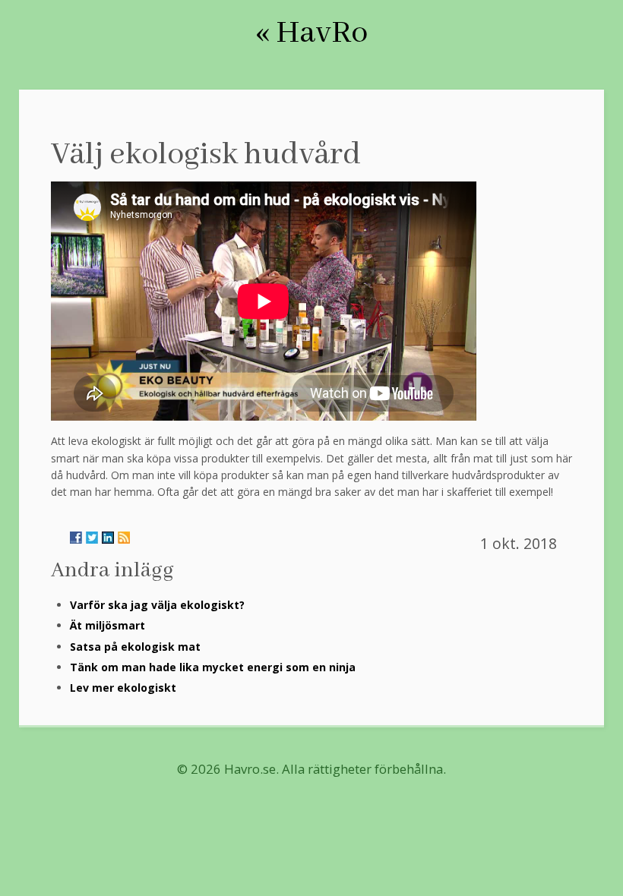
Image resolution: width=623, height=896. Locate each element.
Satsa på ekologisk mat (135, 646)
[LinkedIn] (108, 538)
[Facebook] (76, 538)
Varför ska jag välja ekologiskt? (157, 605)
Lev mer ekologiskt (123, 687)
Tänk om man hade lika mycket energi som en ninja (213, 667)
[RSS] (124, 538)
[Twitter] (92, 538)
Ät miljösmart (107, 625)
